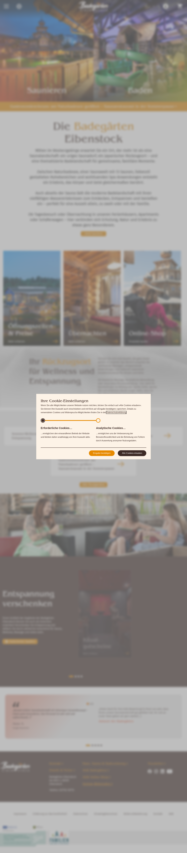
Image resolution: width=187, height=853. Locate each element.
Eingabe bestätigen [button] (102, 453)
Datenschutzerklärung (116, 412)
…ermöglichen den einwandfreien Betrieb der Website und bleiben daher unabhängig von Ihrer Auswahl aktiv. (65, 432)
